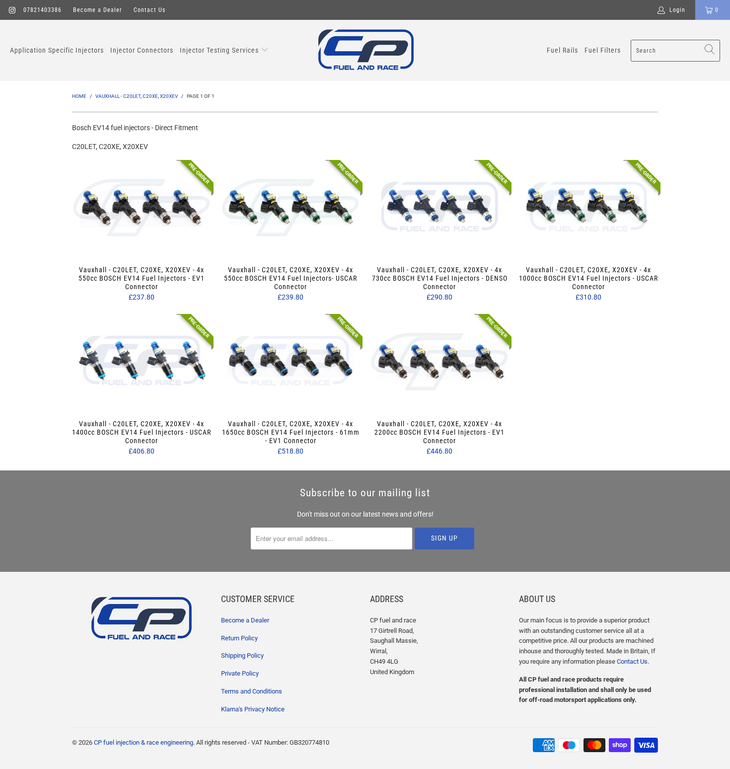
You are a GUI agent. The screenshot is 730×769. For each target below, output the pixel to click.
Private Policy (240, 673)
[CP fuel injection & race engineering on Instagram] (11, 9)
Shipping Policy (242, 655)
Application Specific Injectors (57, 50)
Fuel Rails (562, 50)
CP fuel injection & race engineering (143, 742)
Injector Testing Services (220, 50)
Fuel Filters (602, 50)
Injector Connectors (141, 50)
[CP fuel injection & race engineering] (366, 50)
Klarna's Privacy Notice (253, 709)
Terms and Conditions (251, 691)
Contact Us (149, 9)
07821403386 (42, 9)
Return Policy (239, 638)
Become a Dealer (97, 9)
